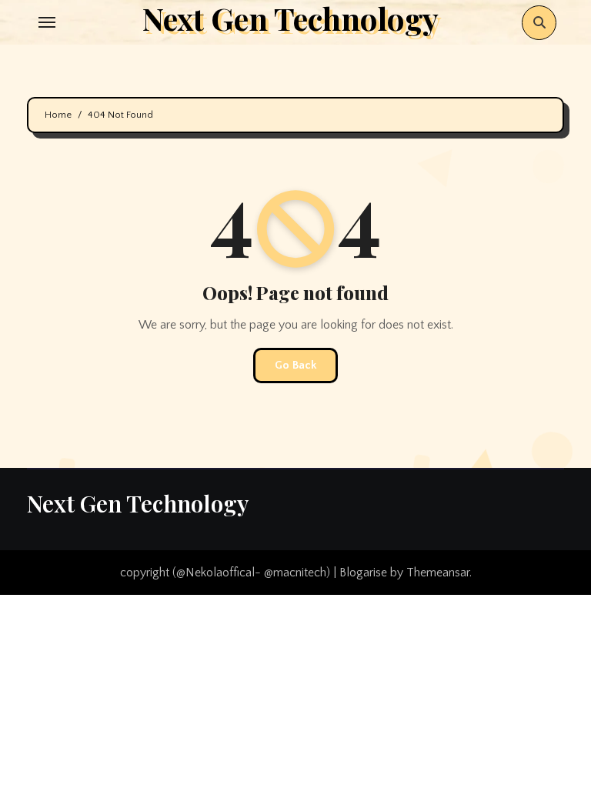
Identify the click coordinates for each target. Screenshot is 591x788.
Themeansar (437, 572)
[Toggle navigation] (47, 22)
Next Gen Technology (138, 503)
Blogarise (363, 572)
